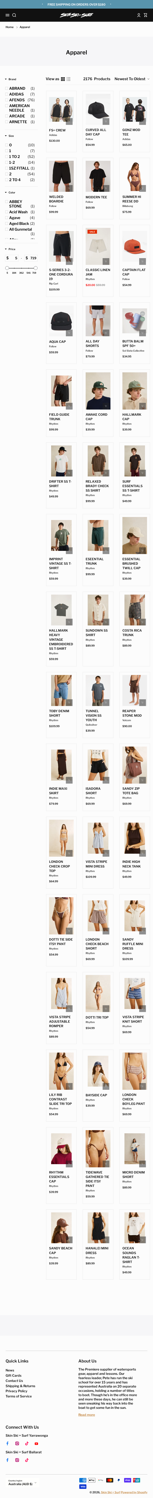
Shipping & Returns (20, 1386)
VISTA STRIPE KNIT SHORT (133, 1019)
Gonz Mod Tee (131, 132)
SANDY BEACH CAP (60, 1250)
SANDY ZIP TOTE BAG (131, 791)
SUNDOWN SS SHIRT (97, 633)
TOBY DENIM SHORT (59, 713)
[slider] (7, 268)
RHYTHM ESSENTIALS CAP (59, 1177)
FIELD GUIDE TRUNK (59, 417)
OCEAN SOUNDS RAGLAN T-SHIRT (131, 1255)
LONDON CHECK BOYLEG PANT (133, 1099)
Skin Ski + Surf (110, 1492)
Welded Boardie (56, 199)
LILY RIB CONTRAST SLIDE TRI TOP (60, 1099)
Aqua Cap (57, 342)
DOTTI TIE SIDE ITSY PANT (61, 942)
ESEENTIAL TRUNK (95, 561)
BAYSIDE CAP (96, 1095)
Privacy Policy (16, 1391)
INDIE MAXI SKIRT (58, 791)
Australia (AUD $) (20, 1484)
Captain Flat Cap (134, 272)
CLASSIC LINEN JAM (98, 272)
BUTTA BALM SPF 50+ (132, 343)
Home (10, 27)
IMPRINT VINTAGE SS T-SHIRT (60, 563)
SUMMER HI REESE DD (131, 199)
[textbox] (13, 258)
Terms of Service (19, 1396)
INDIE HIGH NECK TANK (131, 864)
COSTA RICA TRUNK (132, 633)
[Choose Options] (69, 121)
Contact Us (14, 1381)
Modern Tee (96, 197)
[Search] (14, 15)
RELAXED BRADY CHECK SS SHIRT (97, 486)
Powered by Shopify (134, 1492)
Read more (86, 1415)
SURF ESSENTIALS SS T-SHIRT (132, 486)
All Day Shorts (92, 343)
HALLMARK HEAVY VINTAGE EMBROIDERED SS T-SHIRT (61, 639)
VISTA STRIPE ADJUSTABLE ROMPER (60, 1021)
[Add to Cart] (106, 121)
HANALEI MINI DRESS (97, 1250)
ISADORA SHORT (93, 791)
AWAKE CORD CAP (96, 417)
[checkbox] (22, 88)
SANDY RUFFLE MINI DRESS (132, 944)
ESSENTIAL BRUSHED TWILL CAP (131, 563)
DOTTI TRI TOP (97, 1017)
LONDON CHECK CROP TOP (59, 866)
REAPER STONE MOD (132, 713)
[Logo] (76, 15)
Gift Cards (13, 1375)
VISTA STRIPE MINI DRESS (96, 864)
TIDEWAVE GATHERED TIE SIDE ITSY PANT (97, 1179)
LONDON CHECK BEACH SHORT (97, 944)
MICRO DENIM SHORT (133, 1175)
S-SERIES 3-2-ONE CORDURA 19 (61, 274)
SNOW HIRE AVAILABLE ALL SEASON (76, 5)
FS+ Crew (57, 130)
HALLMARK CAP (131, 417)
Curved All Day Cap (96, 132)
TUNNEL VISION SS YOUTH (94, 715)
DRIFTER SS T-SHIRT (60, 484)
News (10, 1370)
